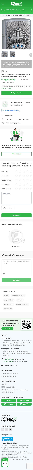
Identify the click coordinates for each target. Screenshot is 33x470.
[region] (16, 33)
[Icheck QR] (24, 400)
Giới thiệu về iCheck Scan (9, 373)
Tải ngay (7, 328)
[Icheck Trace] (8, 404)
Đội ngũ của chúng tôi (8, 376)
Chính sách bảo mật (7, 387)
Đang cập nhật (9, 115)
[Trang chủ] (16, 4)
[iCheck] (8, 400)
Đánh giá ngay (6, 88)
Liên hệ (3, 384)
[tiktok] (6, 429)
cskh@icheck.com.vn (10, 365)
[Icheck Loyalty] (24, 404)
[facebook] (2, 429)
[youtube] (10, 429)
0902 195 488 (8, 359)
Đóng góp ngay (16, 154)
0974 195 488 (8, 362)
